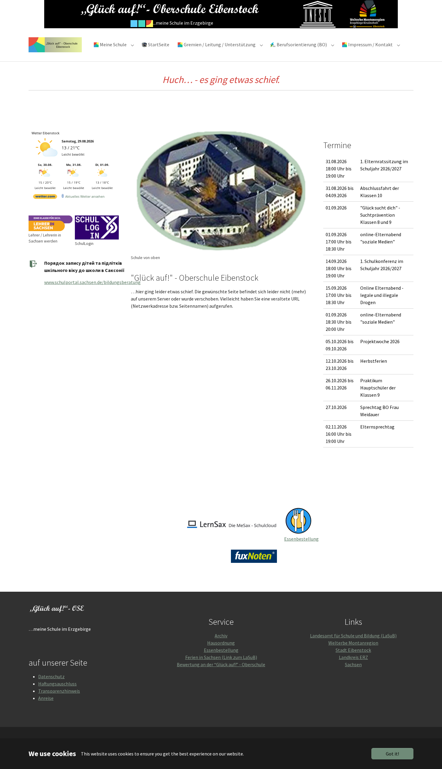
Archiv (221, 636)
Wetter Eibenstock (46, 133)
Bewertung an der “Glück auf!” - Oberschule (221, 664)
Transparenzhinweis (59, 691)
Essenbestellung (301, 539)
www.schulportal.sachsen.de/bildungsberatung (92, 282)
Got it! (392, 754)
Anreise (46, 698)
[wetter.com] (45, 197)
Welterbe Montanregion (353, 643)
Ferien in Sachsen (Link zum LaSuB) (221, 657)
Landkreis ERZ (353, 657)
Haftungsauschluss (57, 684)
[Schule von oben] (221, 191)
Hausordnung (221, 643)
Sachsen (353, 664)
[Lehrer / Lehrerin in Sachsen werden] (50, 223)
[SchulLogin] (97, 227)
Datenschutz (51, 676)
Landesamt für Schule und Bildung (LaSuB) (353, 636)
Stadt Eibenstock (353, 650)
